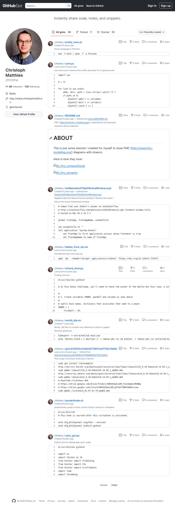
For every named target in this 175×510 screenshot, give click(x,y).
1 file (124, 41)
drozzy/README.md (97, 119)
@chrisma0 (16, 107)
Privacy (51, 501)
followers (16, 86)
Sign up (166, 5)
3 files (125, 115)
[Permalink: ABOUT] (51, 138)
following (32, 86)
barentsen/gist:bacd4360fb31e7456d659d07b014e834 (80, 355)
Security (62, 501)
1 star (167, 115)
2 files (125, 188)
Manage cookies (117, 501)
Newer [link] (103, 485)
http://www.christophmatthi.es (26, 100)
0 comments (151, 41)
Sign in (152, 5)
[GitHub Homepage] (14, 501)
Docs (93, 501)
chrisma (58, 42)
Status (71, 501)
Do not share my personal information (145, 501)
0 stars (166, 41)
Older (114, 485)
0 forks (135, 41)
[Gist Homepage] (12, 6)
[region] (108, 54)
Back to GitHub (95, 5)
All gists (79, 5)
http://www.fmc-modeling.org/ (74, 122)
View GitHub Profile (24, 114)
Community (82, 501)
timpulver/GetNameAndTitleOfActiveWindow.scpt (77, 194)
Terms (42, 501)
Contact (102, 501)
